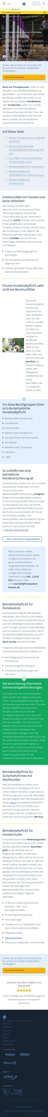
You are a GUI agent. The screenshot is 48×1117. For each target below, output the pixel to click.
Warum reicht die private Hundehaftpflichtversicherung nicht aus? (26, 150)
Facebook (7, 1026)
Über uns (36, 3)
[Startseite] (3, 16)
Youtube (6, 1030)
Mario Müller (11, 56)
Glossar (6, 1033)
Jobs (4, 1037)
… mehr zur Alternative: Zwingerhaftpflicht (22, 539)
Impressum (8, 1044)
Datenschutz (8, 1040)
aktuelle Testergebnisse (16, 529)
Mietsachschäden (13, 937)
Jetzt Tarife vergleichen (14, 77)
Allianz (13, 802)
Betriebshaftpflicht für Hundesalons (26, 166)
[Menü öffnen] (4, 3)
